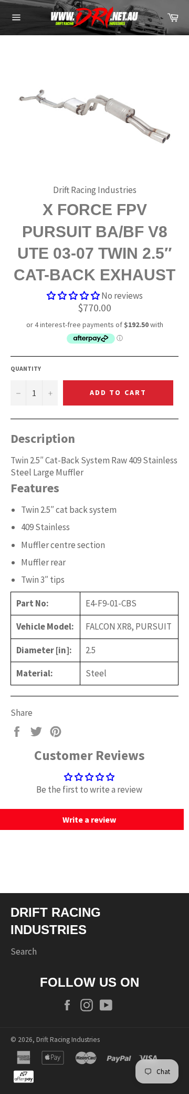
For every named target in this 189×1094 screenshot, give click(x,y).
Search (23, 951)
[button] (73, 295)
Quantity (25, 368)
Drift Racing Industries (68, 1039)
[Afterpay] (23, 1075)
